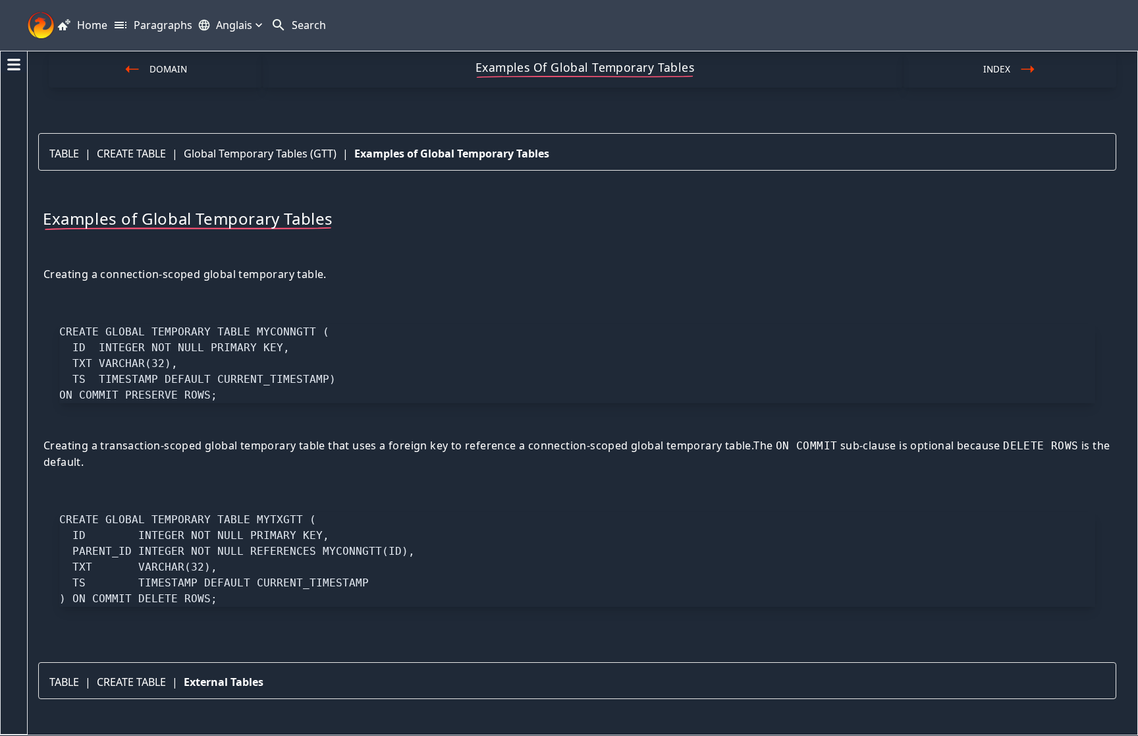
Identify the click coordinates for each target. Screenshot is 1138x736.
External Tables (223, 682)
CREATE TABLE (131, 153)
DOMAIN (168, 69)
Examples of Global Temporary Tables (451, 153)
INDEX (996, 69)
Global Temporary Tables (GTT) (260, 153)
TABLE (64, 153)
